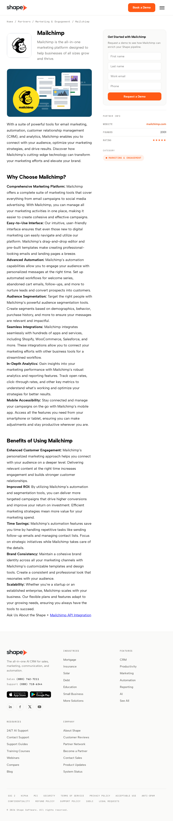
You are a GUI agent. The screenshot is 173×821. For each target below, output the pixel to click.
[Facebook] (20, 706)
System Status (72, 771)
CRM (123, 660)
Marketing (127, 673)
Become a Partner (75, 751)
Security (49, 795)
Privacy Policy (100, 795)
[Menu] (162, 7)
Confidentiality (19, 801)
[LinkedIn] (10, 706)
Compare (13, 765)
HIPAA (24, 795)
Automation (128, 680)
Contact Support (18, 737)
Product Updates (74, 765)
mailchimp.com (156, 124)
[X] (29, 706)
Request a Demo (135, 96)
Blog (10, 771)
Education (70, 687)
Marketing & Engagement (52, 21)
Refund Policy (44, 801)
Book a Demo (142, 7)
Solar (66, 673)
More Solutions (73, 701)
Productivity (128, 666)
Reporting (126, 687)
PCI (36, 795)
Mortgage (69, 660)
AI (121, 694)
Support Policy (70, 801)
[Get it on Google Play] (40, 694)
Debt (66, 680)
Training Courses (18, 751)
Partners (24, 21)
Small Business (73, 694)
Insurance (70, 666)
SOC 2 (11, 795)
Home (10, 21)
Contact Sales (72, 758)
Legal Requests (109, 801)
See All (124, 701)
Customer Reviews (76, 737)
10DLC (89, 801)
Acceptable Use (126, 795)
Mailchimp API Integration (70, 615)
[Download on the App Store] (17, 694)
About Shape (72, 730)
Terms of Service (72, 795)
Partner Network (74, 744)
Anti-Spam (148, 795)
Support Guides (17, 744)
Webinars (13, 758)
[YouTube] (39, 706)
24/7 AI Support (17, 730)
